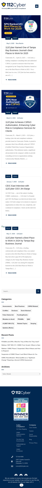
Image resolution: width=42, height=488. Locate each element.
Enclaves (15, 310)
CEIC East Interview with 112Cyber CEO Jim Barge (17, 187)
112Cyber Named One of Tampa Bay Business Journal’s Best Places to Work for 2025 (20, 50)
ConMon (5, 310)
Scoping (33, 323)
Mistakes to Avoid (8, 319)
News (15, 38)
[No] (40, 482)
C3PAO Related (33, 306)
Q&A (28, 319)
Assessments (7, 306)
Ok (21, 485)
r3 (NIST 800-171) (8, 323)
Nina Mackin (19, 43)
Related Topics (22, 323)
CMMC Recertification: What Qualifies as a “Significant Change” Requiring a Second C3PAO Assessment (18, 359)
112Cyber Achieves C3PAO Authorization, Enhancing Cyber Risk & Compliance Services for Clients (20, 126)
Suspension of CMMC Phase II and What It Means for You (19, 354)
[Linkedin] (16, 475)
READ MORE (12, 80)
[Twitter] (21, 475)
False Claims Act (8, 315)
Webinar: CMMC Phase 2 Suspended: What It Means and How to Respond (20, 350)
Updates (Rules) (8, 328)
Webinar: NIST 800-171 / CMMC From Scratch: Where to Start (20, 345)
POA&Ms (21, 319)
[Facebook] (26, 475)
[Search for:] (21, 291)
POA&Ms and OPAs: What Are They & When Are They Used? (20, 341)
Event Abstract (26, 310)
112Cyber (20, 118)
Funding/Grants (22, 315)
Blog (8, 38)
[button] (36, 6)
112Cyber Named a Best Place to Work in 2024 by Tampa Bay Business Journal (19, 241)
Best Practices (20, 306)
